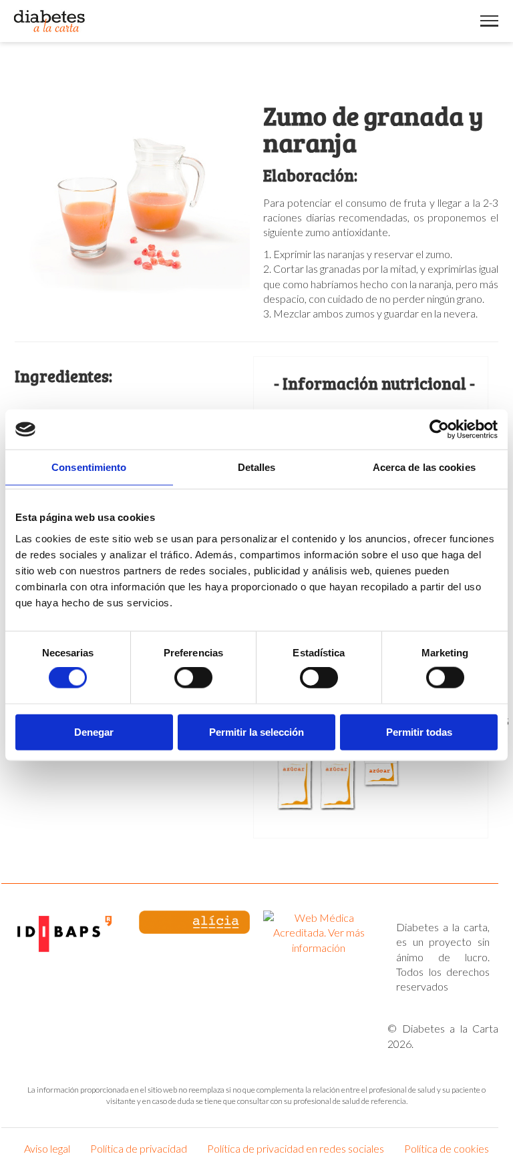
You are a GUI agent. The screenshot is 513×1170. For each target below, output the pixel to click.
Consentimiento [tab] (88, 467)
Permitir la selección (256, 731)
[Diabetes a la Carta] (50, 21)
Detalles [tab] (257, 467)
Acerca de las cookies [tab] (424, 467)
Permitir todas (419, 731)
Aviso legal (47, 1148)
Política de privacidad (138, 1148)
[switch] (193, 677)
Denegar (94, 731)
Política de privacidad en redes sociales (295, 1148)
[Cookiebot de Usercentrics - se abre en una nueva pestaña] (439, 430)
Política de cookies (446, 1148)
